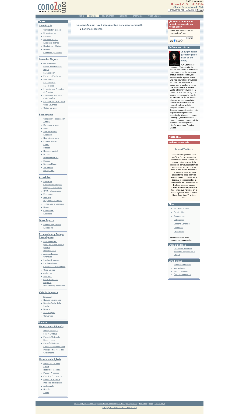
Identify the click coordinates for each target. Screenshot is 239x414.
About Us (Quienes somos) (85, 404)
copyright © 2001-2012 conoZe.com (120, 407)
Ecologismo (48, 228)
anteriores (138, 16)
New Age (47, 197)
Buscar (134, 404)
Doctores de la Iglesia (52, 383)
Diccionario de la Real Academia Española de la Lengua (184, 252)
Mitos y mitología (50, 331)
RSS (128, 404)
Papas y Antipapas (51, 373)
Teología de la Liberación (53, 204)
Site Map (121, 404)
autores (93, 16)
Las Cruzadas (49, 83)
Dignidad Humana (50, 158)
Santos (46, 393)
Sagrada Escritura (181, 208)
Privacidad (143, 404)
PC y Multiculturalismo (52, 201)
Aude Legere (154, 16)
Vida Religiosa (49, 313)
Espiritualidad (179, 212)
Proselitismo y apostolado (54, 286)
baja (178, 41)
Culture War (48, 210)
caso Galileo (48, 86)
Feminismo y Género (52, 224)
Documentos (179, 216)
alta (171, 41)
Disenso (46, 309)
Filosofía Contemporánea (54, 347)
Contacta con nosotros (106, 404)
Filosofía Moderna (51, 343)
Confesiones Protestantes (54, 267)
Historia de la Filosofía (51, 326)
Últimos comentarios (182, 274)
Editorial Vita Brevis (184, 149)
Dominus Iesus (49, 251)
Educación (47, 181)
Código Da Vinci (50, 108)
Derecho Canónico (182, 224)
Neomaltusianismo (51, 138)
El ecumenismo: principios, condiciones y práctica (53, 244)
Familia (46, 145)
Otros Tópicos (46, 220)
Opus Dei (47, 297)
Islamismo (47, 276)
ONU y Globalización (52, 191)
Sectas (46, 207)
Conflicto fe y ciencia (52, 30)
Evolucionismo (49, 33)
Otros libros (179, 232)
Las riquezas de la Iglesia (54, 101)
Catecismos (179, 220)
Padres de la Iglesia (51, 379)
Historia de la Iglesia (50, 359)
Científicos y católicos (52, 53)
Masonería (47, 194)
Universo (47, 49)
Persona (47, 36)
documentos (108, 16)
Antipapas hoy (49, 386)
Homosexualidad (50, 151)
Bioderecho (48, 154)
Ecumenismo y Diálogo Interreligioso (51, 236)
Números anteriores (182, 265)
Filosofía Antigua (50, 334)
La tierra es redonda (92, 29)
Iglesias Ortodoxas (51, 260)
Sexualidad (48, 167)
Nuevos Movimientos (52, 300)
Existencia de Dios (51, 43)
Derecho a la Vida (50, 125)
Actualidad (45, 177)
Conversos (48, 316)
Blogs (151, 404)
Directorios (178, 228)
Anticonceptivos (50, 131)
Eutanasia (47, 135)
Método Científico (50, 39)
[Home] (52, 13)
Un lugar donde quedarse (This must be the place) (189, 56)
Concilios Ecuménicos (52, 376)
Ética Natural (46, 114)
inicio (81, 16)
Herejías (47, 389)
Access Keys (159, 404)
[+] (178, 128)
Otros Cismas (49, 270)
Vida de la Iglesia (48, 292)
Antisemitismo (49, 79)
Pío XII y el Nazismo (52, 76)
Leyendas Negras (48, 59)
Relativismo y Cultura (52, 46)
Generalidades (49, 63)
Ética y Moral (48, 171)
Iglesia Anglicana (50, 263)
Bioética (46, 148)
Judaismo (47, 273)
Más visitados (179, 268)
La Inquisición (49, 73)
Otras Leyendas (50, 105)
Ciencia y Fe (45, 25)
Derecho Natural (50, 164)
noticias (123, 16)
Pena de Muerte (50, 141)
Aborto (46, 128)
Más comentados (181, 271)
